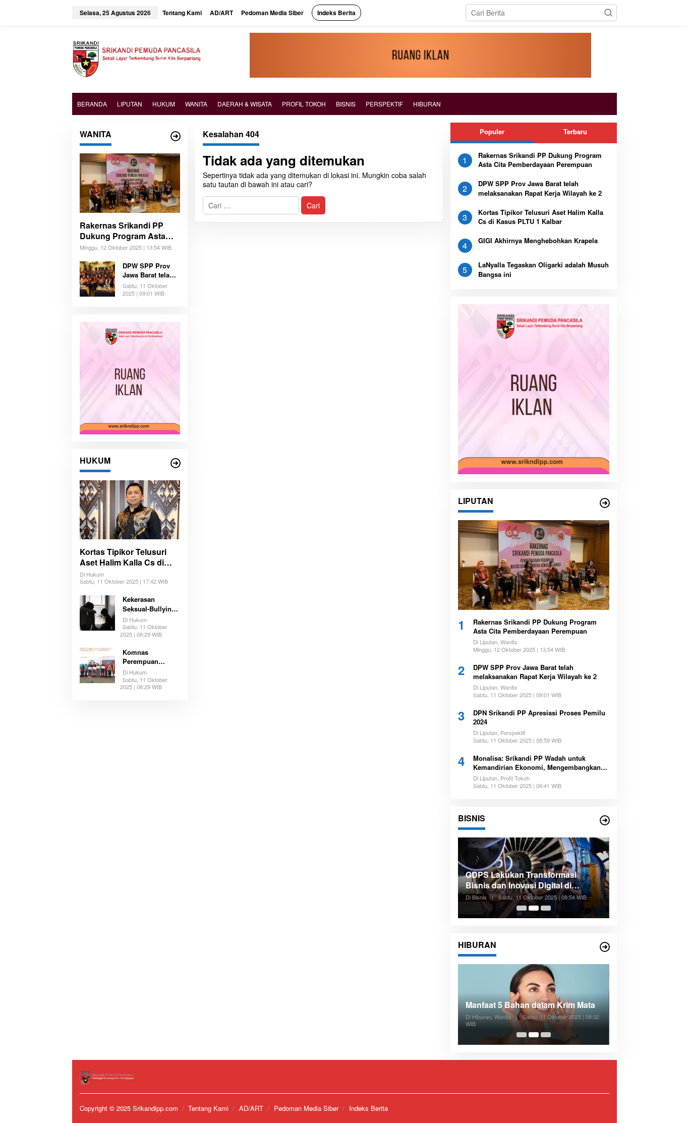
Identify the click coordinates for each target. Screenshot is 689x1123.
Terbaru (575, 131)
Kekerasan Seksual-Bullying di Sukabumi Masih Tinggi (149, 604)
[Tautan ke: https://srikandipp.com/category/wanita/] (175, 136)
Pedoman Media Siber (306, 1108)
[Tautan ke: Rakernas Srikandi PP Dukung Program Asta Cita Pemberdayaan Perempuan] (130, 183)
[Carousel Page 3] (546, 908)
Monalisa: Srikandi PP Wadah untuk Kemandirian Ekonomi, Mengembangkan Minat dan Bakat (537, 763)
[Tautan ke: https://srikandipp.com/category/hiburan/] (605, 947)
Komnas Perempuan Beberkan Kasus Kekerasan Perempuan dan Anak (148, 657)
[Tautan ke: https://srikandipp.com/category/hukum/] (175, 463)
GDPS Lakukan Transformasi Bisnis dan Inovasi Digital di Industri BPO (521, 880)
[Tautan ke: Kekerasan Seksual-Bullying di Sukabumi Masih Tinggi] (97, 611)
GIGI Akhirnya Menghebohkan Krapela (538, 240)
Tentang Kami (208, 1108)
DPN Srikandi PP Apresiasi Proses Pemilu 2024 (539, 717)
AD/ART (251, 1108)
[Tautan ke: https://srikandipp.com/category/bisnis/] (605, 820)
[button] (608, 12)
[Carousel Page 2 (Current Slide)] (534, 908)
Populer (492, 131)
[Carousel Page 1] (521, 908)
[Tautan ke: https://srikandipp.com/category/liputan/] (605, 503)
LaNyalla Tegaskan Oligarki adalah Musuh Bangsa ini (543, 269)
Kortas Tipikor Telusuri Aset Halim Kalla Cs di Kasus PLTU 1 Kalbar (123, 557)
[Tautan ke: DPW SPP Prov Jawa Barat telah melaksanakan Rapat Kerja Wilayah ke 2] (97, 277)
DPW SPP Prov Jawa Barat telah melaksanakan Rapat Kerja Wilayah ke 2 (148, 270)
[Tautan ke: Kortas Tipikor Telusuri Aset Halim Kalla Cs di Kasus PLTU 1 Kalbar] (130, 510)
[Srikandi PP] (136, 58)
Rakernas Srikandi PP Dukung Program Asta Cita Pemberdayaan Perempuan (122, 231)
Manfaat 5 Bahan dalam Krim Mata (530, 1005)
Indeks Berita (368, 1108)
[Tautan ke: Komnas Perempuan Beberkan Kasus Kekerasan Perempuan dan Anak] (97, 664)
